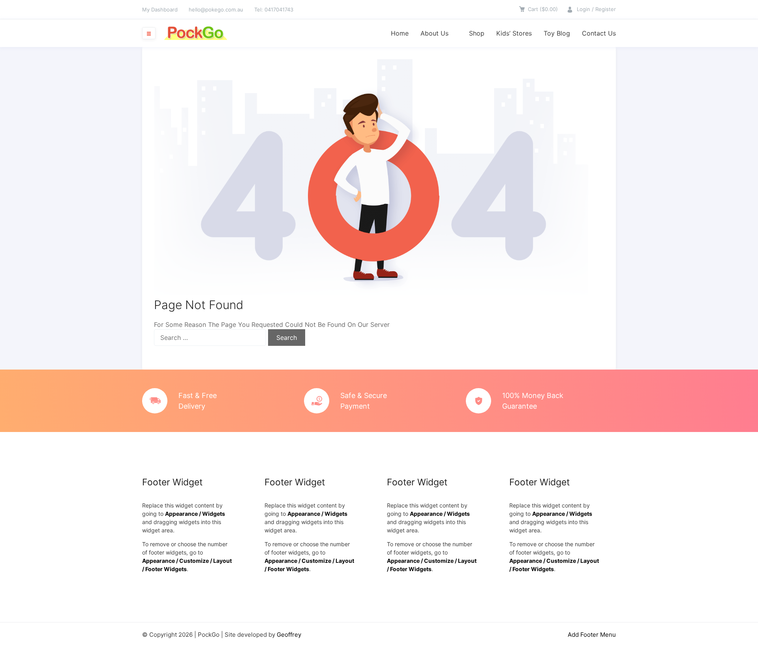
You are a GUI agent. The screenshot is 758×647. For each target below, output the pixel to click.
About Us (434, 33)
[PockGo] (195, 33)
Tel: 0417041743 (273, 9)
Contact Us (599, 33)
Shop (476, 33)
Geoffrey (289, 634)
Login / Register (596, 9)
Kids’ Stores (514, 33)
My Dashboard (160, 9)
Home (400, 33)
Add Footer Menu (592, 634)
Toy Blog (557, 33)
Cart (543, 9)
